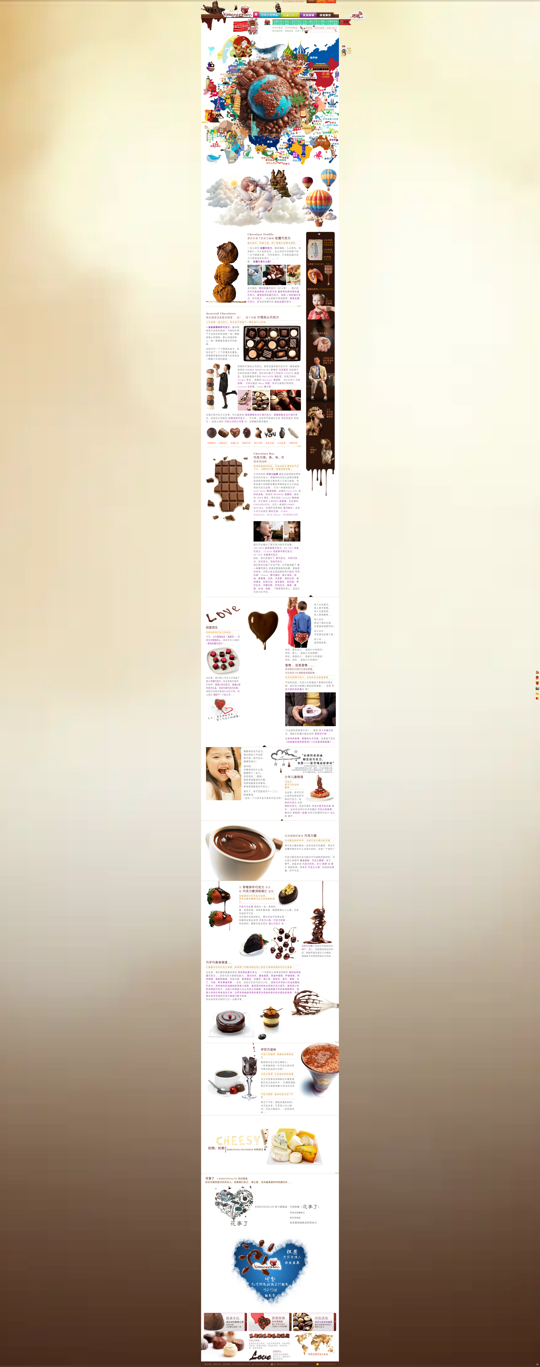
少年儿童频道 (294, 777)
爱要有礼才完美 (310, 738)
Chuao (264, 575)
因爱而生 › (278, 1351)
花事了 (210, 1178)
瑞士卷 (267, 979)
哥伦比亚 (289, 578)
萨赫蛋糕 (290, 976)
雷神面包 (246, 979)
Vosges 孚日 (244, 380)
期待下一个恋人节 (222, 695)
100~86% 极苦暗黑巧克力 (268, 548)
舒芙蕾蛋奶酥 (225, 982)
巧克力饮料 (308, 864)
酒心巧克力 (275, 923)
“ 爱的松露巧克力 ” (215, 643)
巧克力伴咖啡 (268, 1054)
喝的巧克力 (291, 806)
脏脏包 (276, 979)
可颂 (213, 982)
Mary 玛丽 (264, 383)
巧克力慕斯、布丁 (321, 860)
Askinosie (259, 515)
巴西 (270, 578)
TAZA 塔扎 (263, 498)
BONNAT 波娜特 (283, 494)
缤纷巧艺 (246, 443)
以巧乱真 (281, 443)
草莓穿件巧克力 (255, 887)
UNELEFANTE (262, 504)
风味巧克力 (276, 561)
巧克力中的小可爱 (234, 421)
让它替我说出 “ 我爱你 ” (224, 637)
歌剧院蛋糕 (222, 979)
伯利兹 (290, 582)
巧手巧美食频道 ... (219, 962)
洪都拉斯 (268, 585)
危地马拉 (268, 582)
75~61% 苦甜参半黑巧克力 (277, 551)
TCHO (284, 511)
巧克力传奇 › (255, 1340)
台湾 (260, 588)
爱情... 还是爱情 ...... (300, 665)
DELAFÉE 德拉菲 (272, 376)
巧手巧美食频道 (256, 291)
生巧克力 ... (258, 298)
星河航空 (288, 508)
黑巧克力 (280, 558)
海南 (268, 588)
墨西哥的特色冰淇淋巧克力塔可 (268, 986)
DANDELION (290, 515)
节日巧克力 (287, 418)
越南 (289, 585)
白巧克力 (263, 561)
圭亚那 (278, 578)
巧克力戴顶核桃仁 (256, 891)
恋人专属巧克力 (213, 681)
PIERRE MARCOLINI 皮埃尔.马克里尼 (267, 370)
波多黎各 (280, 582)
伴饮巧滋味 (268, 1049)
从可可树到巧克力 (320, 289)
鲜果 (324, 864)
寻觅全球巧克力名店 (318, 1354)
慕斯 (292, 979)
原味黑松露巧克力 (247, 972)
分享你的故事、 (293, 738)
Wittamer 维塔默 (271, 380)
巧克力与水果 (246, 907)
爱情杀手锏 (320, 734)
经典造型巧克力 (236, 418)
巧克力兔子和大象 (321, 806)
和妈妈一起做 (300, 813)
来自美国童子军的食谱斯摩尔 (278, 989)
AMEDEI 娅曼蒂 (278, 501)
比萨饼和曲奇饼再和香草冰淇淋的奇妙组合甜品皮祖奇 (263, 992)
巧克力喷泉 (279, 920)
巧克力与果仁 (308, 946)
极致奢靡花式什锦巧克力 (258, 415)
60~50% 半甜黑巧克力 (266, 555)
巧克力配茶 (267, 1094)
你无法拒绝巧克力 (294, 677)
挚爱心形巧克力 (222, 685)
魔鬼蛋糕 (305, 860)
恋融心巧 (235, 443)
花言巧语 (270, 443)
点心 (332, 813)
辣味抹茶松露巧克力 (268, 295)
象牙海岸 (287, 575)
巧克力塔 (234, 979)
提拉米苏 (252, 976)
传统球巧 (211, 443)
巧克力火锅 (314, 867)
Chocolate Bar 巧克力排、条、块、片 (269, 457)
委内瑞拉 (275, 575)
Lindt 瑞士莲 (264, 387)
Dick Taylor (274, 515)
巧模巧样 (293, 443)
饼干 (291, 816)
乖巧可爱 (258, 443)
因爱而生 (212, 627)
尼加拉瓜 (280, 585)
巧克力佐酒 (267, 1074)
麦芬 (285, 979)
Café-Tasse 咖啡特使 (265, 491)
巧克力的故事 (325, 809)
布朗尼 (257, 979)
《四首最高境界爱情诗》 (298, 742)
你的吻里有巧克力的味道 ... (220, 632)
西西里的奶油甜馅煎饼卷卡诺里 (232, 986)
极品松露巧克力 (283, 302)
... (264, 262)
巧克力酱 (301, 835)
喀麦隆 (262, 578)
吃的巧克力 (291, 803)
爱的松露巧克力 (267, 288)
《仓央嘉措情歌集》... (323, 742)
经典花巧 (223, 443)
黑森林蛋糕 (277, 976)
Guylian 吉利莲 (246, 387)
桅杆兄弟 (273, 511)
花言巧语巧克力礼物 (228, 688)
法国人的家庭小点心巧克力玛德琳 (243, 989)
